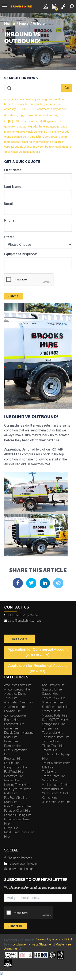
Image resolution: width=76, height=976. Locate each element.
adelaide (22, 99)
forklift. (42, 121)
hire (41, 126)
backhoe (58, 99)
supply (18, 146)
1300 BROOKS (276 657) (23, 615)
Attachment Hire (14, 706)
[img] (38, 41)
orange (8, 136)
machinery (10, 131)
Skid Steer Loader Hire (56, 706)
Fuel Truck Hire (13, 771)
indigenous (52, 126)
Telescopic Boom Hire (55, 737)
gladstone (23, 126)
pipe (32, 136)
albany (32, 99)
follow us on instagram (22, 869)
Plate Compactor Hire (17, 806)
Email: (9, 203)
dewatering (11, 115)
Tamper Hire (50, 728)
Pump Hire (11, 828)
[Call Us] (63, 6)
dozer (31, 115)
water (14, 151)
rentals (8, 141)
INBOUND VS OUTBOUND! (22, 37)
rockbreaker (20, 141)
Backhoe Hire (12, 711)
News (23, 23)
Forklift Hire (11, 763)
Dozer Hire (11, 741)
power (54, 136)
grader (34, 126)
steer (60, 141)
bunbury (40, 104)
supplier (9, 146)
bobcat (8, 104)
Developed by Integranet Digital (54, 939)
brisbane (19, 104)
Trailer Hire (49, 771)
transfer (66, 146)
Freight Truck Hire (15, 767)
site (48, 141)
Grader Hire (11, 780)
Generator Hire (13, 776)
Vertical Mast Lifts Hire (56, 784)
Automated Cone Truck (18, 702)
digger (22, 115)
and (39, 99)
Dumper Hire (12, 745)
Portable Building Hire (17, 815)
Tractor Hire (49, 750)
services (40, 141)
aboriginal (10, 99)
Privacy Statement (41, 944)
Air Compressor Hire (17, 689)
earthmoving (50, 115)
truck (7, 151)
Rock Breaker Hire (53, 685)
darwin (62, 109)
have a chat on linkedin (22, 863)
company (10, 109)
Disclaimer (20, 944)
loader (63, 126)
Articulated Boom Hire (17, 685)
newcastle (62, 131)
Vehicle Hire (49, 780)
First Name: (13, 170)
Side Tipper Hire (52, 702)
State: (9, 237)
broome (30, 104)
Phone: (9, 220)
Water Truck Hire (53, 789)
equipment (14, 120)
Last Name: (13, 187)
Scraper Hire (50, 693)
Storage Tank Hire (53, 724)
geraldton (10, 126)
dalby (54, 109)
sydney (27, 146)
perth (25, 136)
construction (26, 109)
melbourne (34, 131)
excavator (30, 121)
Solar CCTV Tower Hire (56, 719)
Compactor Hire (14, 724)
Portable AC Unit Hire (17, 810)
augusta (47, 99)
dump (38, 115)
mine (44, 131)
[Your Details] (46, 6)
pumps (63, 136)
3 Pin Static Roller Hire (56, 802)
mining (51, 131)
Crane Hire (11, 728)
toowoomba (40, 146)
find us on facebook (20, 858)
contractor (43, 109)
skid (54, 141)
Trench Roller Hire (53, 776)
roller (31, 141)
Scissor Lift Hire (52, 689)
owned (17, 136)
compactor (53, 104)
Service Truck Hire (53, 698)
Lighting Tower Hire (16, 784)
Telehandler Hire (52, 732)
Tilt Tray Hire (50, 741)
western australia (29, 151)
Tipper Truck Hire (53, 745)
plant (39, 136)
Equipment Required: (20, 254)
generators (54, 121)
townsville (54, 146)
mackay (22, 131)
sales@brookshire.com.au (24, 620)
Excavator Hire (13, 758)
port (47, 136)
